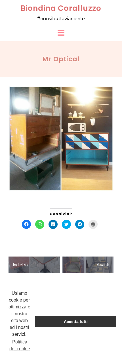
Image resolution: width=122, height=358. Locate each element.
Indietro (20, 265)
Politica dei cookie (19, 345)
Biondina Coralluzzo (61, 8)
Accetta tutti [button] (76, 321)
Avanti (102, 265)
